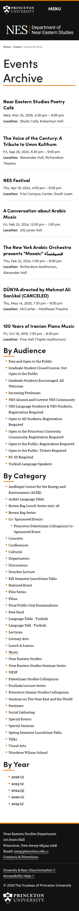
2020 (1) (17, 797)
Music (13, 652)
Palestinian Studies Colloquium (33, 678)
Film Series (17, 591)
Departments (19, 558)
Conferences (18, 545)
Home (7, 46)
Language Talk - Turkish (27, 625)
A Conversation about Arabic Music (34, 213)
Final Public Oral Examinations (33, 605)
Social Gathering (22, 712)
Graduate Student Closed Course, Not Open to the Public (38, 370)
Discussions (18, 565)
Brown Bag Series (22, 512)
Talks (13, 738)
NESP (13, 672)
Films (13, 598)
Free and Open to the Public (30, 361)
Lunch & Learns (21, 645)
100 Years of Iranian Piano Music (38, 325)
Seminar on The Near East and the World (40, 698)
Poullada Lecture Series (27, 685)
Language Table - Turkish (28, 618)
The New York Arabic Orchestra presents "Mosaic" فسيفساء (37, 249)
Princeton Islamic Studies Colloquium (39, 692)
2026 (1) (17, 777)
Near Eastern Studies (25, 658)
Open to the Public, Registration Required (41, 443)
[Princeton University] (20, 9)
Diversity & (27, 870)
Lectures (15, 631)
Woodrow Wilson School (28, 752)
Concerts (16, 538)
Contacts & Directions (20, 856)
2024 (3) (17, 790)
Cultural (15, 551)
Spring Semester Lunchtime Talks (35, 732)
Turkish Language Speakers (30, 463)
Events (18, 46)
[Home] (39, 32)
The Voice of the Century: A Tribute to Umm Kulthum (32, 140)
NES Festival (16, 180)
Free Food (16, 611)
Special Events (20, 718)
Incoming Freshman (25, 392)
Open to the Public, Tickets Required (37, 450)
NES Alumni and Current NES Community (42, 399)
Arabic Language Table (26, 499)
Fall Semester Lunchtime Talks (33, 578)
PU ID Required (21, 456)
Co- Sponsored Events (26, 519)
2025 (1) (17, 783)
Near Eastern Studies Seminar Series (37, 665)
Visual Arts (17, 745)
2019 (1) (17, 803)
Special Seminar (21, 725)
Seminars (16, 705)
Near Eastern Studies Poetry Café (34, 104)
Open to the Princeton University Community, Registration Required (36, 434)
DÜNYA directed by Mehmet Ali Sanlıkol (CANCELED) (37, 292)
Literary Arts (19, 638)
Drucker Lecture (22, 571)
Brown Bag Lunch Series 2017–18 (34, 505)
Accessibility (17, 875)
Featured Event (20, 585)
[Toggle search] (72, 9)
